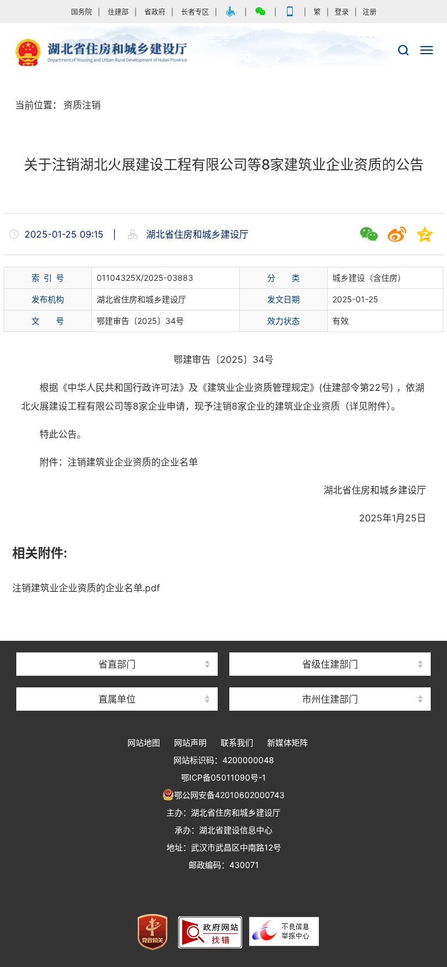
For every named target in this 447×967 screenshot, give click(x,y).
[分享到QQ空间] (425, 234)
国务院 (81, 12)
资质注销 (82, 105)
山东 (330, 643)
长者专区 (195, 12)
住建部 (118, 12)
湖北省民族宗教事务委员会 (117, 643)
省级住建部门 (330, 664)
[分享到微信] (369, 234)
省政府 (154, 12)
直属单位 (117, 699)
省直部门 (117, 664)
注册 (370, 12)
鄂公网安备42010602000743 (229, 795)
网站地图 (143, 742)
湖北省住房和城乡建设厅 (223, 53)
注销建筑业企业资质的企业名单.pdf (86, 588)
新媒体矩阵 (287, 742)
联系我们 (237, 742)
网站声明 (190, 742)
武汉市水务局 (330, 678)
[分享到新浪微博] (397, 234)
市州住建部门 (330, 699)
